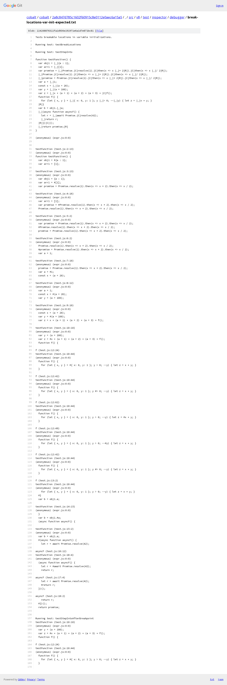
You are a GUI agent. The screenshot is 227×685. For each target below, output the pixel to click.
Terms (41, 679)
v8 (138, 17)
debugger (177, 17)
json (220, 679)
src (131, 17)
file (99, 30)
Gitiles (21, 679)
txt (212, 679)
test (146, 17)
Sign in (219, 5)
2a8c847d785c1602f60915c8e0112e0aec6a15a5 (87, 17)
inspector (159, 17)
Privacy (31, 679)
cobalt (31, 17)
